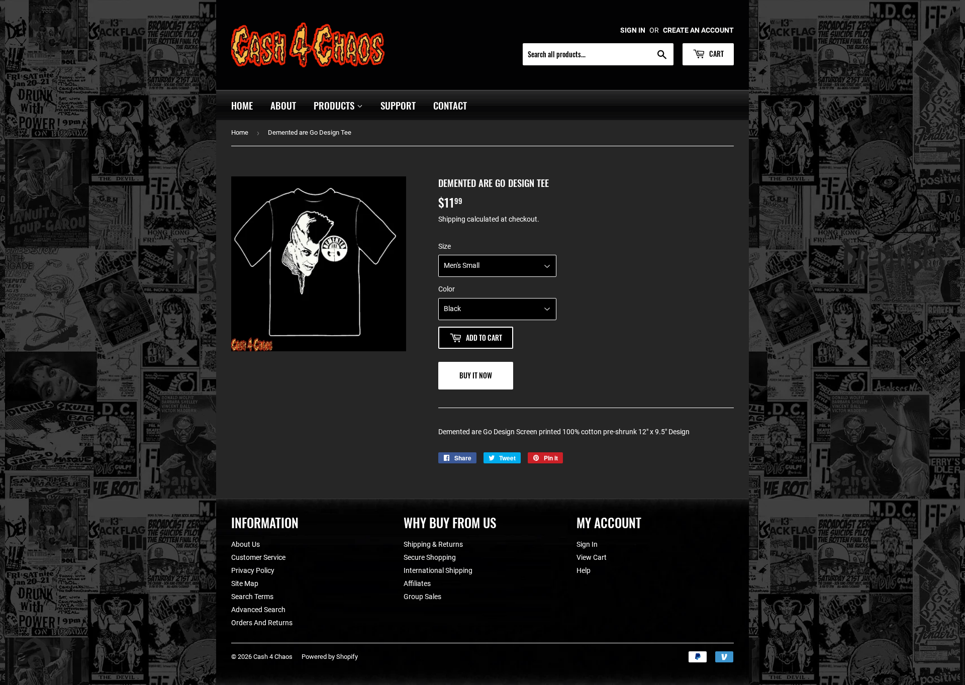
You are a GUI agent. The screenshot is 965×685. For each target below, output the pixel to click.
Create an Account (698, 30)
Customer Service (258, 557)
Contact (450, 105)
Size (444, 246)
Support (398, 105)
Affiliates (417, 583)
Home (242, 105)
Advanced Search (258, 610)
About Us (245, 544)
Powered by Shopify (330, 656)
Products (335, 105)
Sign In (587, 544)
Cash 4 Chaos (273, 656)
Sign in (632, 30)
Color (446, 289)
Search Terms (252, 597)
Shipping (451, 219)
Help (583, 570)
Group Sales (422, 597)
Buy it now (475, 375)
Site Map (244, 583)
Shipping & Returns (433, 544)
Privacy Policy (252, 570)
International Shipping (438, 570)
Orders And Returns (262, 623)
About (283, 105)
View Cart (591, 557)
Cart (716, 53)
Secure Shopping (430, 557)
